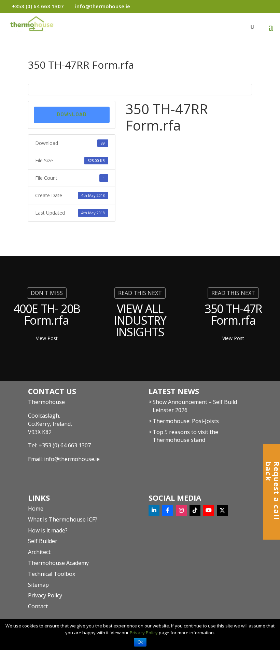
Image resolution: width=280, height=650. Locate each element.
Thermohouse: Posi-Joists (186, 421)
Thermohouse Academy (58, 563)
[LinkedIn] (154, 510)
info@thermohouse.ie (72, 459)
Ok (140, 642)
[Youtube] (208, 510)
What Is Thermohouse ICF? (62, 519)
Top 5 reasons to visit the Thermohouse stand (185, 436)
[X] (222, 510)
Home (35, 508)
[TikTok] (195, 510)
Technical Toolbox (51, 574)
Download (72, 115)
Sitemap (38, 584)
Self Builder (42, 541)
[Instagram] (181, 510)
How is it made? (48, 530)
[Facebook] (167, 510)
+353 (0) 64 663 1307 (65, 445)
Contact (38, 606)
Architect (39, 552)
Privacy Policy (45, 595)
